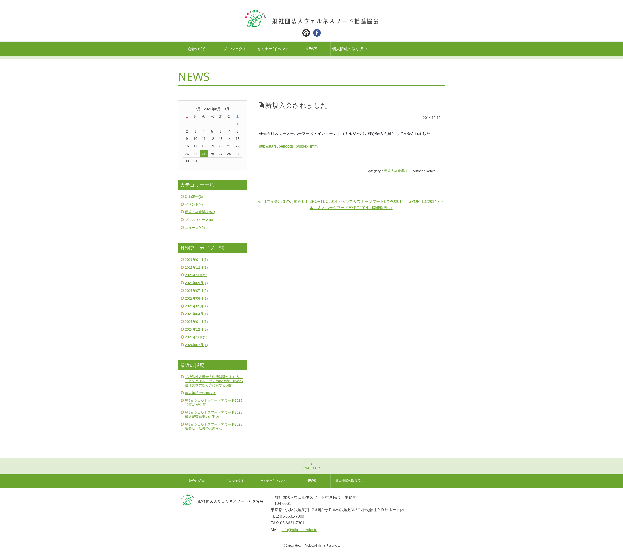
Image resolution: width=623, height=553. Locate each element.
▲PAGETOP (311, 466)
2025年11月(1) (196, 275)
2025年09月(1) (196, 283)
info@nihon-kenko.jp (299, 530)
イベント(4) (194, 204)
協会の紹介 (197, 49)
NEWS (311, 49)
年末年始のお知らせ (200, 393)
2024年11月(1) (196, 337)
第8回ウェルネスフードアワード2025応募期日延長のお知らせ (213, 426)
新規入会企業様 (396, 171)
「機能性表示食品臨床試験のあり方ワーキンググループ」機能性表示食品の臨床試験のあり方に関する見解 (214, 381)
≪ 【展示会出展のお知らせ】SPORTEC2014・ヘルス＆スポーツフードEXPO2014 (331, 202)
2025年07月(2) (196, 291)
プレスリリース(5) (199, 220)
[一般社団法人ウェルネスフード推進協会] (311, 23)
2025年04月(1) (196, 314)
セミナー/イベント (273, 49)
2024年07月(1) (196, 345)
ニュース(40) (195, 227)
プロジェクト (235, 49)
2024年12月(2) (196, 329)
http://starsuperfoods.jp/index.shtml (289, 146)
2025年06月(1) (196, 298)
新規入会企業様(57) (200, 212)
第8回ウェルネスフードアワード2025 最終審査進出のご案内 (215, 414)
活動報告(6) (194, 197)
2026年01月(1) (196, 260)
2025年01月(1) (196, 322)
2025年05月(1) (196, 306)
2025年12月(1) (196, 267)
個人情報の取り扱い (349, 49)
